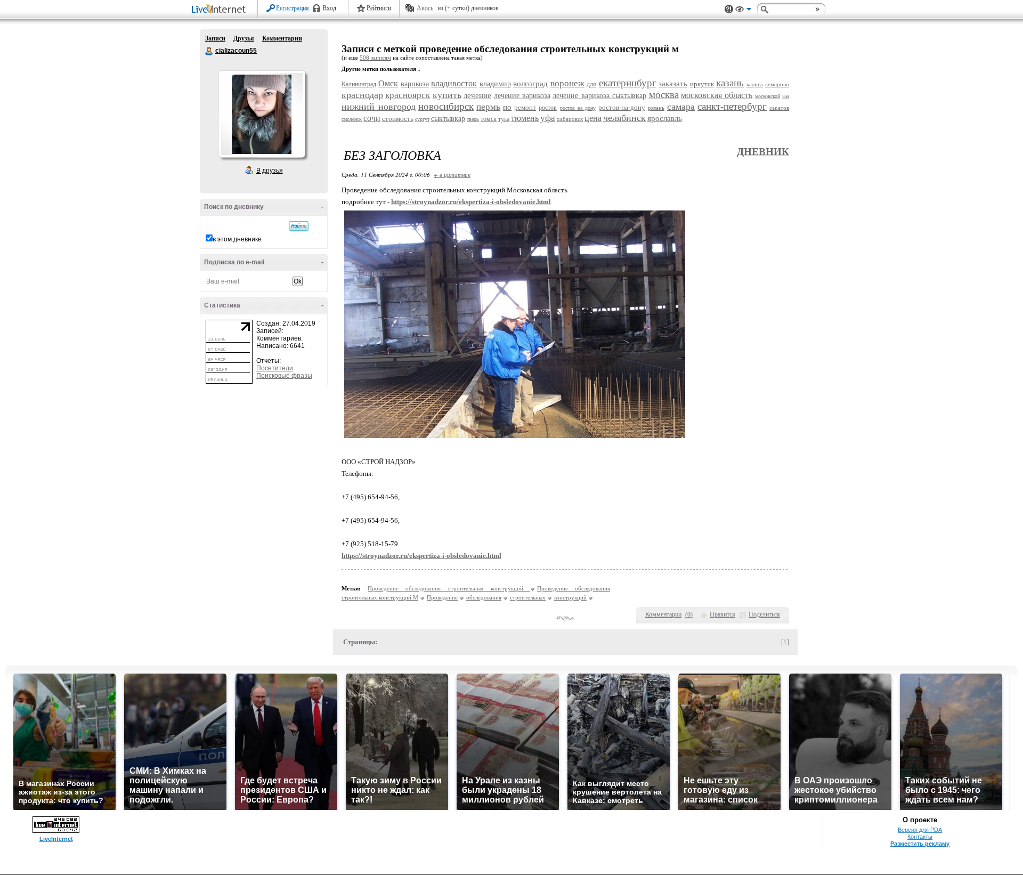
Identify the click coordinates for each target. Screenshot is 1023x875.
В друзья (269, 170)
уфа (547, 118)
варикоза (415, 84)
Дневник (763, 151)
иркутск (702, 84)
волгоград (530, 83)
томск (489, 119)
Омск (388, 83)
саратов (779, 107)
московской (767, 96)
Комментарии (282, 38)
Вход (329, 8)
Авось (425, 8)
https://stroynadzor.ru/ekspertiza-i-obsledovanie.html (471, 202)
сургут (422, 119)
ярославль (664, 118)
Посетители (274, 368)
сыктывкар (448, 119)
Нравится (722, 614)
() (689, 614)
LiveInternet (220, 9)
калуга (754, 84)
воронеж (567, 83)
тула (503, 119)
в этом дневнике (237, 239)
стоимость (397, 119)
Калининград (359, 84)
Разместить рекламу (919, 843)
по (507, 107)
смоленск (352, 119)
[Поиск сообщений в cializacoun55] (298, 226)
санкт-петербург (732, 106)
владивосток (454, 83)
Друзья (243, 38)
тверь (473, 119)
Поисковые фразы (284, 375)
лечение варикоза (522, 96)
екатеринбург (627, 82)
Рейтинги (379, 8)
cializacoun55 (209, 51)
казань (730, 82)
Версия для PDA (920, 830)
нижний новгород (379, 106)
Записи (215, 38)
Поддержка (729, 9)
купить (447, 95)
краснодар (362, 95)
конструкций (570, 597)
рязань (656, 107)
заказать (673, 83)
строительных (528, 597)
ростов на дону (578, 108)
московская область (716, 95)
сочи (371, 118)
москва (664, 94)
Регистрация (292, 8)
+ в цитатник (452, 175)
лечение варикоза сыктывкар (599, 96)
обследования (483, 597)
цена (593, 118)
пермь (488, 107)
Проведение (442, 597)
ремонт (525, 107)
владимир (495, 84)
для (591, 84)
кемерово (777, 84)
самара (681, 106)
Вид (743, 10)
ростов (548, 107)
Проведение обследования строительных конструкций (449, 588)
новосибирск (446, 106)
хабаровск (570, 119)
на (785, 96)
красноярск (407, 95)
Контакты (919, 836)
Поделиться (764, 614)
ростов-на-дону (621, 107)
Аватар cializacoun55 (262, 114)
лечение (477, 95)
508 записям (375, 58)
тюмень (525, 118)
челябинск (624, 117)
